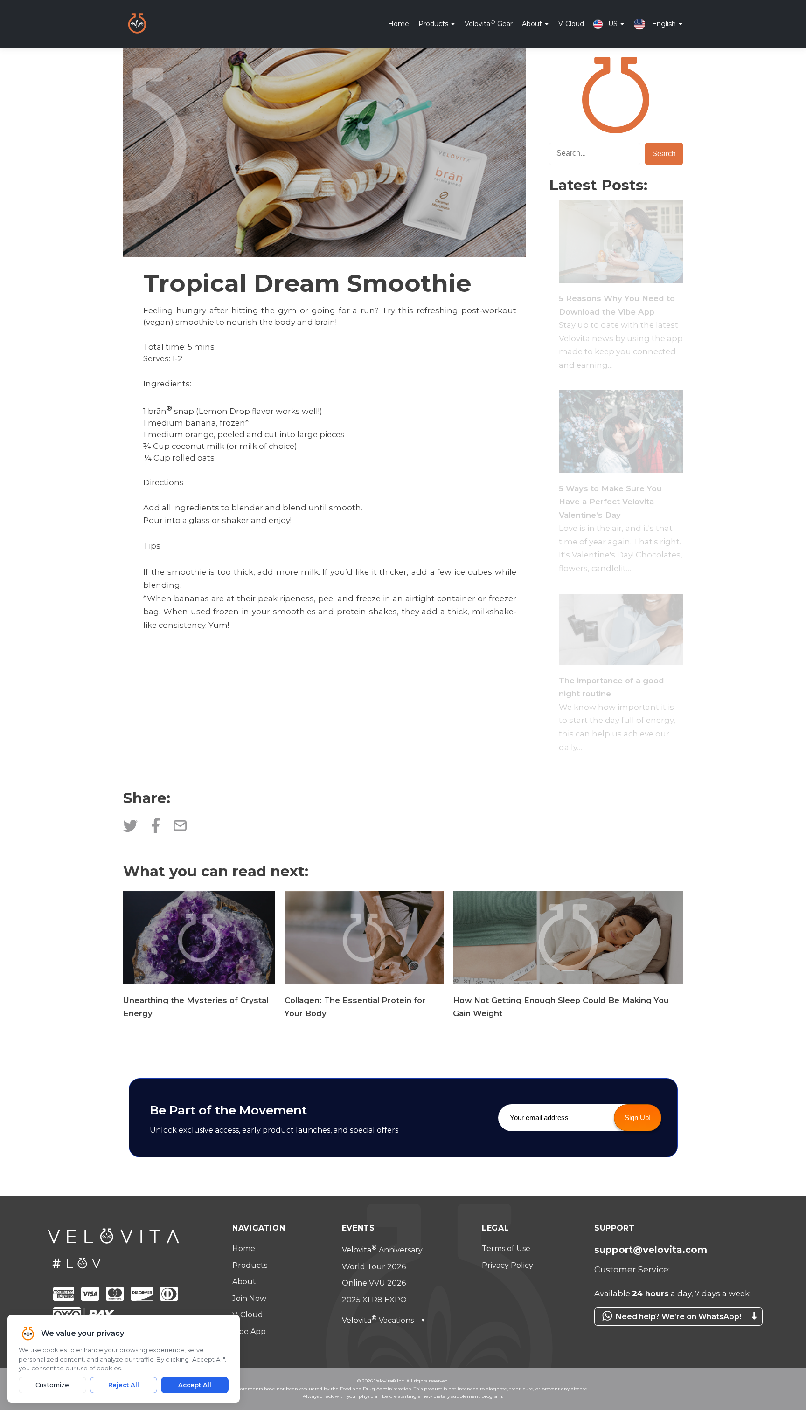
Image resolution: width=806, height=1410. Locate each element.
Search (664, 154)
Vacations (383, 1320)
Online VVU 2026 (374, 1283)
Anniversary (382, 1249)
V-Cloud (571, 23)
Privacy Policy (507, 1265)
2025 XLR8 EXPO (374, 1299)
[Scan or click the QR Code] (673, 1330)
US (613, 23)
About (532, 23)
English (664, 23)
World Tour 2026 (374, 1266)
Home (398, 23)
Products (433, 23)
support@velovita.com (650, 1249)
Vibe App (249, 1331)
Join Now (249, 1298)
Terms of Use (506, 1248)
